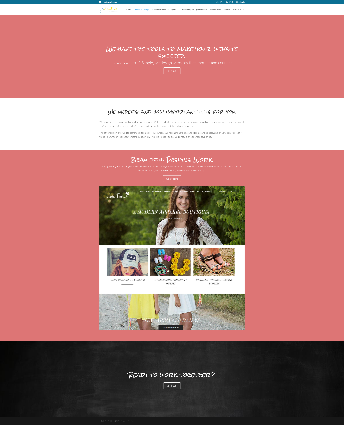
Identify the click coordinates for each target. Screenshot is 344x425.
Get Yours (172, 178)
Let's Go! (172, 70)
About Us (219, 2)
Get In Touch (239, 10)
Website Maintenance (220, 10)
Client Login (240, 2)
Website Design (142, 10)
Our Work (229, 2)
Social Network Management (165, 10)
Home (128, 10)
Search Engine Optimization (194, 10)
